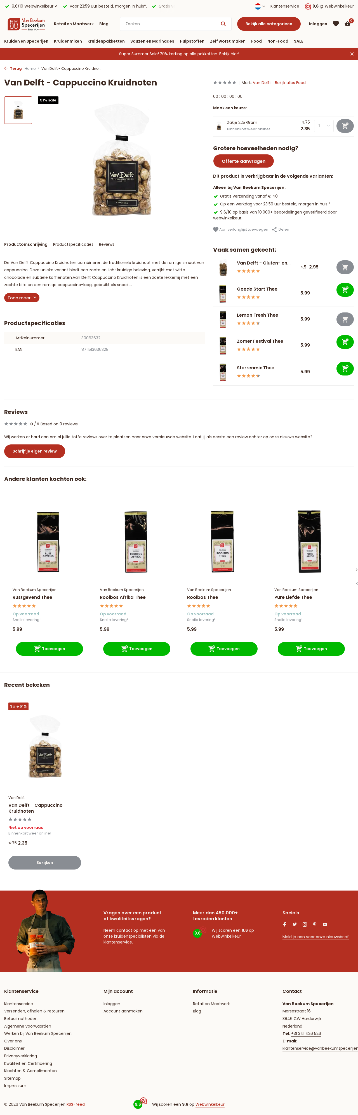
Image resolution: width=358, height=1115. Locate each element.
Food (256, 41)
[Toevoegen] (345, 290)
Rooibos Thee (202, 598)
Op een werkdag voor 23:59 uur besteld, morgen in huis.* (275, 204)
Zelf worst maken (228, 41)
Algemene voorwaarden (27, 1026)
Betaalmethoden (20, 1018)
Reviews (106, 244)
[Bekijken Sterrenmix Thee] (223, 372)
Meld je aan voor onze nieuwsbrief (315, 937)
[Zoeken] (223, 24)
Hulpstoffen (192, 41)
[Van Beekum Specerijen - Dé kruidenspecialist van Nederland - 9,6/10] (26, 24)
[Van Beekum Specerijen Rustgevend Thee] (48, 540)
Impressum (15, 1085)
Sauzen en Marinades (152, 41)
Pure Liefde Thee (293, 598)
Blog (104, 24)
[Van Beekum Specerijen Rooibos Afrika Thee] (135, 540)
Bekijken (44, 862)
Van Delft (262, 82)
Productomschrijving (26, 244)
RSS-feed (76, 1104)
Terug (15, 68)
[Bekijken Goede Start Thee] (223, 293)
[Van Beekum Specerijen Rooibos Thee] (222, 540)
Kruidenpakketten (106, 41)
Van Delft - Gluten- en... (264, 263)
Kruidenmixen (68, 41)
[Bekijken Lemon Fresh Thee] (223, 319)
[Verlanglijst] (336, 24)
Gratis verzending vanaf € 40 (249, 196)
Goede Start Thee (257, 289)
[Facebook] (284, 925)
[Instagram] (305, 925)
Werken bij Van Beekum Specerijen (38, 1033)
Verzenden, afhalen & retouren (34, 1011)
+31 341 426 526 (306, 1033)
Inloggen (111, 1004)
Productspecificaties (73, 244)
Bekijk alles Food (290, 82)
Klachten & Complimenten (30, 1071)
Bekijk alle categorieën (269, 24)
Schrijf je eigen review (35, 451)
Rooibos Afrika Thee (123, 598)
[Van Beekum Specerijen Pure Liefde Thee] (309, 540)
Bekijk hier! (229, 54)
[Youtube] (325, 925)
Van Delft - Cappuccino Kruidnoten (35, 808)
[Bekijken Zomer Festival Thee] (223, 345)
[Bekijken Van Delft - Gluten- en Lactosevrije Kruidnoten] (223, 267)
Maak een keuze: (230, 108)
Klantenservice (284, 6)
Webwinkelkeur (339, 6)
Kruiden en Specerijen (26, 41)
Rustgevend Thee (32, 598)
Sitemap (12, 1078)
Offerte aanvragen (243, 161)
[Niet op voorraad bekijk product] (345, 267)
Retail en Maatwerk (74, 24)
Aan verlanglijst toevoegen (243, 229)
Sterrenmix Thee (255, 368)
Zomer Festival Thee (260, 341)
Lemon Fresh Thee (257, 315)
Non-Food (277, 41)
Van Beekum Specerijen (34, 589)
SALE (298, 41)
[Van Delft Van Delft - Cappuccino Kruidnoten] (44, 747)
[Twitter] (295, 925)
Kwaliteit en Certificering (28, 1063)
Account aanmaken (123, 1011)
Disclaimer (14, 1048)
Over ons (13, 1041)
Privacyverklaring (20, 1056)
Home (30, 68)
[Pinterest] (315, 925)
